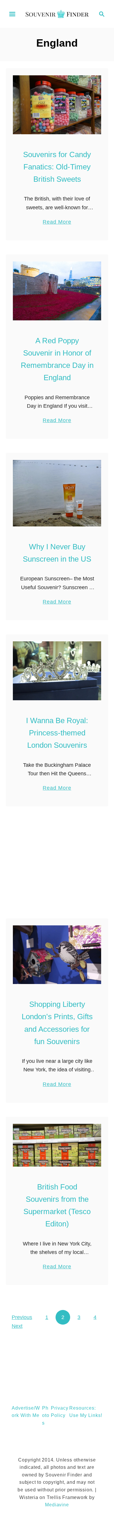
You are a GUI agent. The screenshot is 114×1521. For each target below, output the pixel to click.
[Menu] (12, 14)
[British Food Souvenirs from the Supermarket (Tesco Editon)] (57, 1145)
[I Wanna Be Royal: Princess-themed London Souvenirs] (57, 670)
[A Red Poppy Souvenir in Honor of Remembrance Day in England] (57, 290)
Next (17, 1326)
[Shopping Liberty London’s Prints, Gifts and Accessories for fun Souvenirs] (57, 954)
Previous (22, 1317)
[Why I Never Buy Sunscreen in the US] (57, 493)
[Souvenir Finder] (57, 13)
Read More (57, 222)
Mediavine (57, 1504)
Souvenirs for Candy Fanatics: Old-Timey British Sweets (57, 167)
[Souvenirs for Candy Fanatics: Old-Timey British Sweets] (57, 104)
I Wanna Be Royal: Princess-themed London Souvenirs (57, 733)
